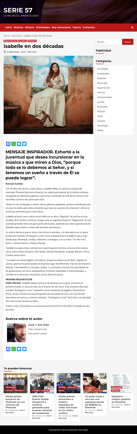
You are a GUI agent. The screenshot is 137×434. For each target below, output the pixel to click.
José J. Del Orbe (28, 51)
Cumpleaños (103, 73)
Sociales (101, 120)
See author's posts (37, 333)
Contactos (89, 27)
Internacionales (104, 97)
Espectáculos (10, 41)
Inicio (9, 27)
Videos (100, 130)
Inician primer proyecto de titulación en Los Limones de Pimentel (15, 402)
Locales (22, 41)
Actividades (43, 27)
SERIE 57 (18, 10)
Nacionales (102, 106)
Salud (100, 116)
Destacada (102, 83)
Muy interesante (61, 27)
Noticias (18, 27)
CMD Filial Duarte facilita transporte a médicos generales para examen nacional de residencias (42, 404)
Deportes (101, 78)
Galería (77, 27)
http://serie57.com (37, 329)
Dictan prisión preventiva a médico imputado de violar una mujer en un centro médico (68, 404)
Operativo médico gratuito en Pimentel (121, 399)
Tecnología (102, 125)
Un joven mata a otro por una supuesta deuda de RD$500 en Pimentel (94, 402)
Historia (29, 27)
